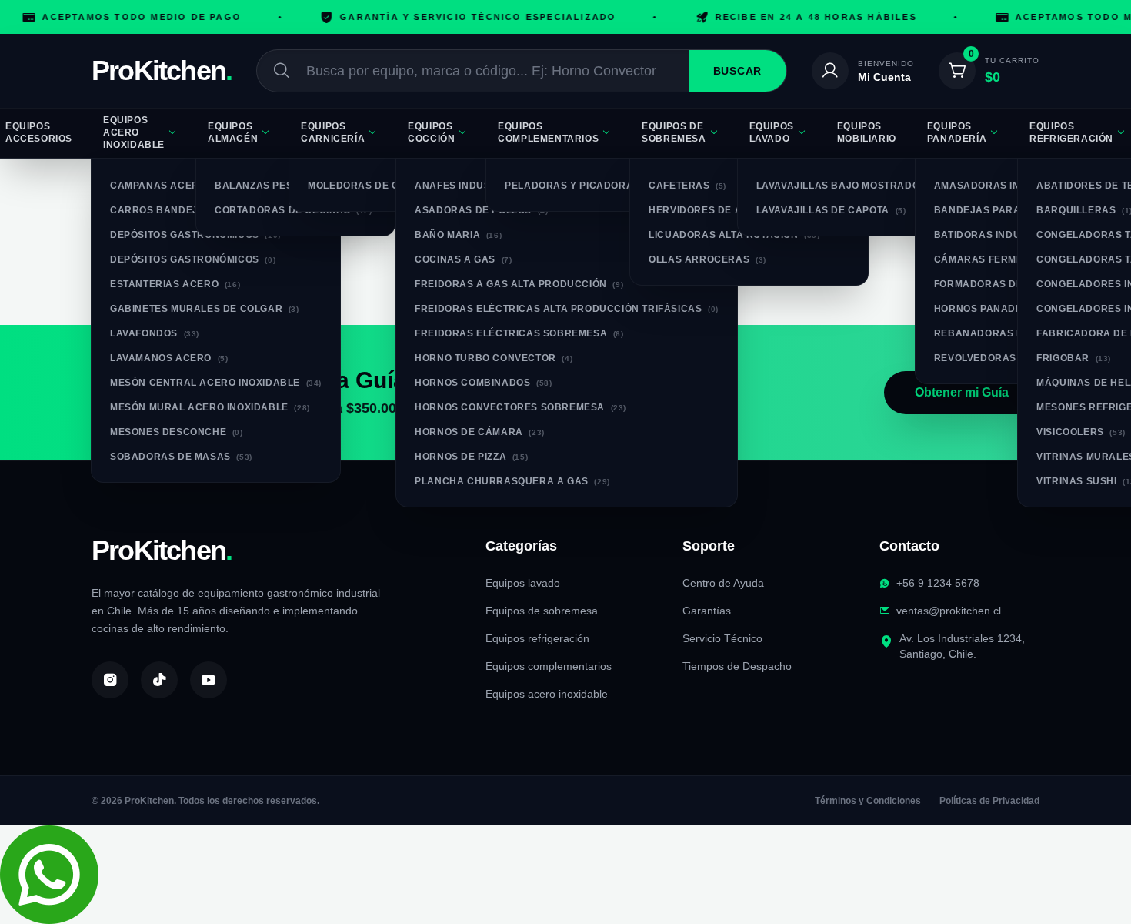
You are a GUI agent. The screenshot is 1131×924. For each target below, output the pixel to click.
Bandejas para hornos (1011, 210)
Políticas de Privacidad (989, 800)
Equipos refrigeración (537, 638)
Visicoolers (1081, 432)
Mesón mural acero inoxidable (210, 407)
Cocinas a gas (463, 259)
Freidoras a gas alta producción (519, 284)
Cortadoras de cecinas (293, 210)
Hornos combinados (483, 382)
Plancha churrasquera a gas (512, 481)
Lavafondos (154, 333)
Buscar (737, 71)
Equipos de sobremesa (674, 132)
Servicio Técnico (722, 638)
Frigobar (1073, 358)
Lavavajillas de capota (831, 210)
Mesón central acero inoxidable (216, 382)
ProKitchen (162, 70)
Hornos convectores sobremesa (520, 407)
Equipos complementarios (548, 132)
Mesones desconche (176, 432)
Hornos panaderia (998, 308)
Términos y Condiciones (868, 800)
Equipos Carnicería (333, 132)
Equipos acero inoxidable (134, 132)
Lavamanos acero (169, 358)
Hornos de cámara (480, 432)
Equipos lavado (771, 132)
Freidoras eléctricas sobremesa (519, 333)
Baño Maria (458, 234)
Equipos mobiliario (866, 132)
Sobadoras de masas (181, 456)
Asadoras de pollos (481, 210)
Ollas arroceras (707, 259)
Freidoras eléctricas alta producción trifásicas (567, 308)
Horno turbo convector (493, 358)
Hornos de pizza (471, 456)
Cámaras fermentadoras (1015, 259)
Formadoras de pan (998, 284)
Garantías (706, 610)
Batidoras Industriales (1012, 234)
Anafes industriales (484, 185)
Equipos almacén (233, 132)
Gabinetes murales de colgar (204, 308)
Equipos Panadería (956, 132)
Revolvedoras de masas (1011, 358)
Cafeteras (687, 185)
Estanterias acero (175, 284)
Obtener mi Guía (962, 392)
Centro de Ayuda (723, 583)
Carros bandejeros (176, 210)
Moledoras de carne (378, 185)
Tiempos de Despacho (737, 666)
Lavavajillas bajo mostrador (850, 185)
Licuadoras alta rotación (734, 234)
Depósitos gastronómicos (195, 234)
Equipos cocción (431, 132)
